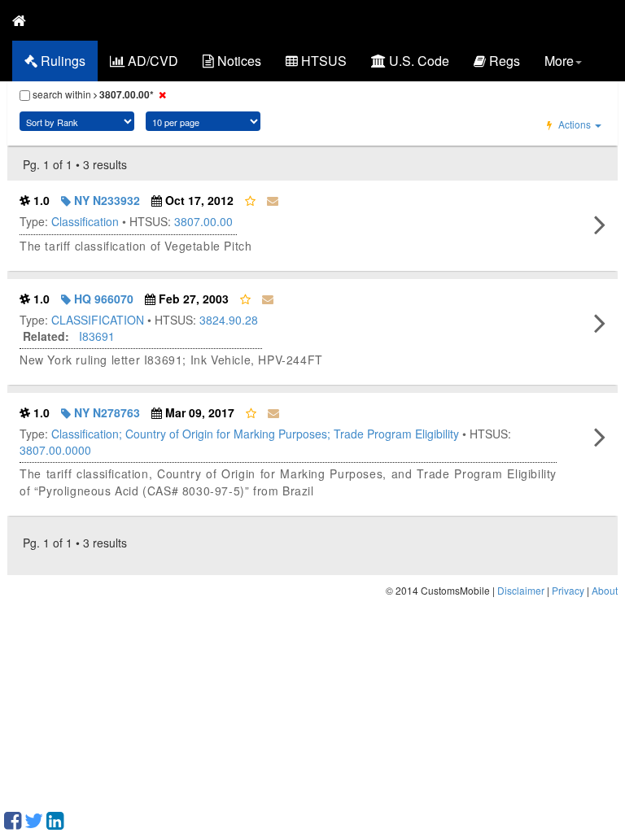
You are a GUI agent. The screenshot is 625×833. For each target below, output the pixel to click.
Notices (237, 60)
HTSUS (322, 60)
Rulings (61, 60)
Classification (85, 221)
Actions (574, 124)
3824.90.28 (228, 320)
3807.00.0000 (55, 450)
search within (92, 94)
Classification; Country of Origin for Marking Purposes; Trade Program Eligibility (255, 433)
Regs (503, 60)
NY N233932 (105, 200)
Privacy (568, 590)
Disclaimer (520, 590)
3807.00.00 (203, 221)
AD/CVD (151, 60)
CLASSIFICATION (97, 320)
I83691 (97, 336)
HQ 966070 (102, 298)
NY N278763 (105, 412)
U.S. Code (417, 60)
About (605, 590)
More (559, 60)
